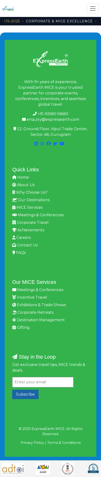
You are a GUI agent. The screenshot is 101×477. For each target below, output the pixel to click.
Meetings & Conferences (40, 215)
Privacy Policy (32, 443)
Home (22, 177)
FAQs (20, 252)
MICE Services (29, 207)
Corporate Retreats (35, 312)
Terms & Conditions (64, 443)
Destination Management (40, 320)
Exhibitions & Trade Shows (41, 305)
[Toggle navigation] (93, 8)
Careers (23, 237)
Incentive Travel (31, 297)
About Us (25, 185)
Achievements (30, 230)
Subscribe (25, 394)
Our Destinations (33, 200)
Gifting (23, 327)
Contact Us (27, 245)
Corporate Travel (32, 222)
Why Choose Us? (31, 192)
